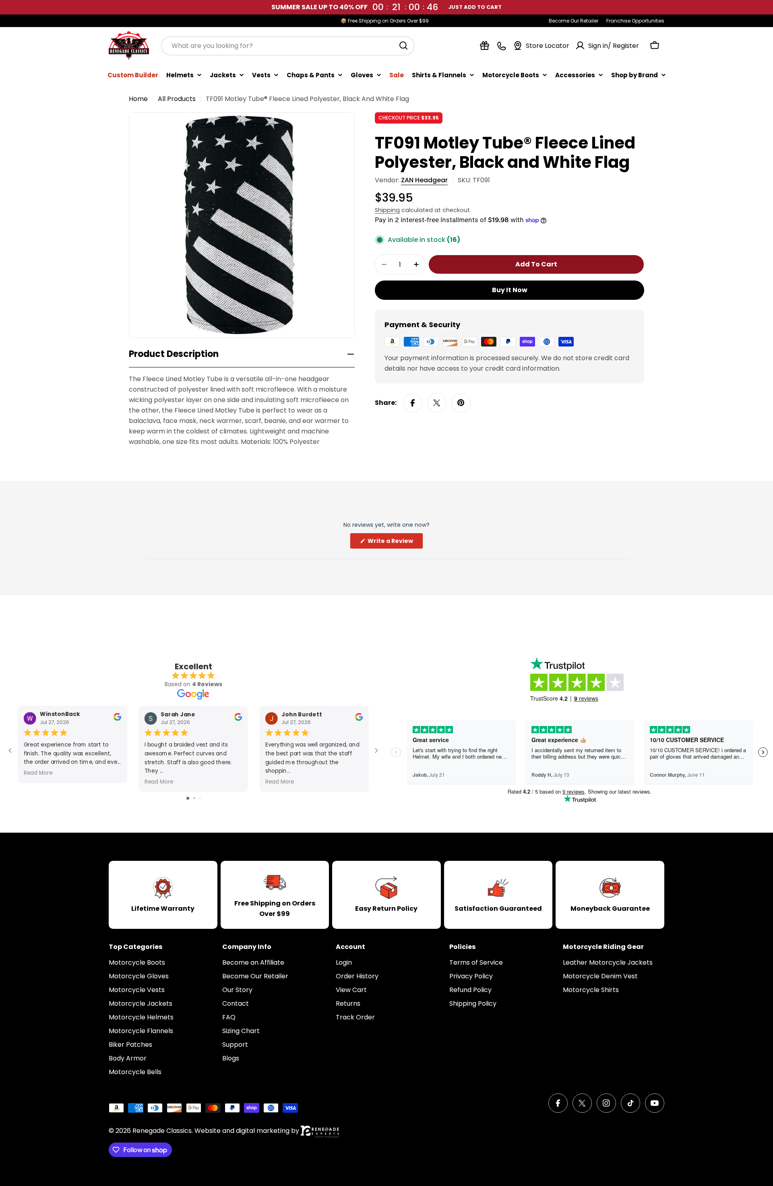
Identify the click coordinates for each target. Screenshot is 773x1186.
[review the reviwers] (117, 719)
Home (138, 98)
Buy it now (509, 290)
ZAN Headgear (424, 180)
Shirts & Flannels (439, 74)
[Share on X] (436, 403)
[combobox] (288, 45)
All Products (177, 98)
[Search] (403, 45)
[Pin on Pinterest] (461, 403)
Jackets (223, 74)
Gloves (362, 74)
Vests (261, 74)
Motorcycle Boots (510, 74)
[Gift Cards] (484, 46)
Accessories (575, 74)
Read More (38, 773)
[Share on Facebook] (412, 403)
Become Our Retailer (573, 20)
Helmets (180, 74)
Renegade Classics (162, 1130)
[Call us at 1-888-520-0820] (501, 46)
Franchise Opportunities (635, 20)
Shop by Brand (634, 74)
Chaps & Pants (311, 74)
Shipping (387, 210)
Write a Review (394, 542)
